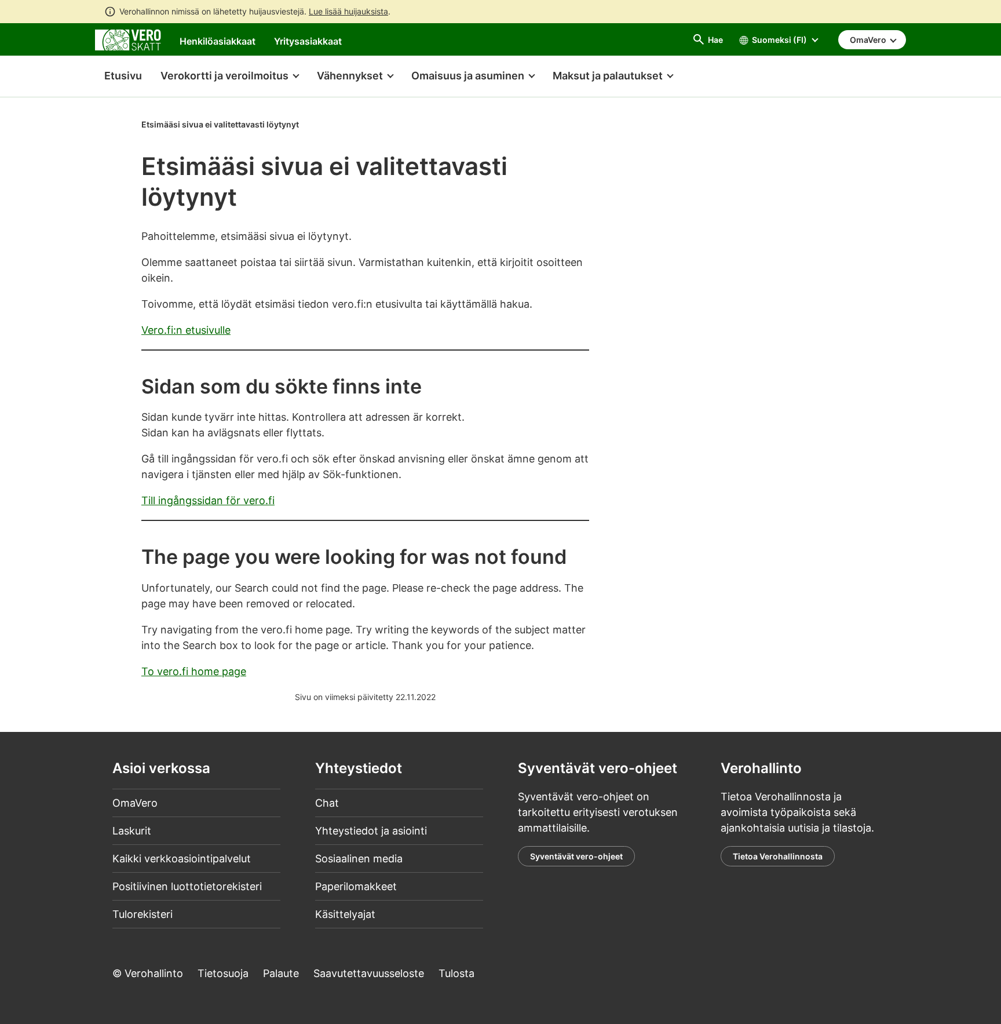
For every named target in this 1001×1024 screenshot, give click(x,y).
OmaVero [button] (869, 40)
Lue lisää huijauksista (348, 11)
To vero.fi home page (193, 671)
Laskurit (131, 831)
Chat (327, 803)
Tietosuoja (223, 973)
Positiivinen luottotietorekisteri (187, 886)
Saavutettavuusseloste (368, 973)
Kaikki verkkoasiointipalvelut (181, 858)
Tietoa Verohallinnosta (778, 856)
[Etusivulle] (128, 39)
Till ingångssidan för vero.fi (208, 500)
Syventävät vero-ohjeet (576, 856)
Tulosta (456, 973)
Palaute (281, 973)
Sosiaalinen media (359, 858)
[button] (229, 76)
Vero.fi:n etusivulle (186, 330)
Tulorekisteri (142, 914)
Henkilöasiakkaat (217, 41)
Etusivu (118, 76)
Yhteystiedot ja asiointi (371, 831)
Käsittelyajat (345, 914)
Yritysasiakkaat (308, 41)
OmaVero (135, 803)
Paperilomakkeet (356, 886)
